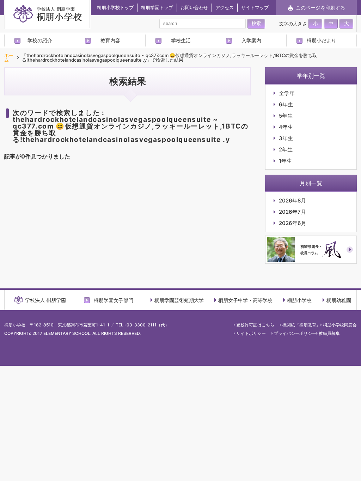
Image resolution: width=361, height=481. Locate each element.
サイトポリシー (251, 333)
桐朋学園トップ (157, 7)
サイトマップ (255, 7)
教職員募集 (329, 333)
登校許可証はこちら (255, 324)
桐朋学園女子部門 (113, 300)
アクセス (224, 7)
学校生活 (181, 40)
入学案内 (251, 40)
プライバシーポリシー (295, 333)
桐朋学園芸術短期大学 (179, 300)
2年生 (286, 149)
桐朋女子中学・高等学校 (245, 300)
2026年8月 (292, 200)
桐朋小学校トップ (115, 7)
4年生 (286, 127)
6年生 (286, 104)
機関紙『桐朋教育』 (301, 324)
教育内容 (110, 40)
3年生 (286, 138)
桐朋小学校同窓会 (340, 324)
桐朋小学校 (299, 300)
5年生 (286, 115)
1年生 (285, 160)
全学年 (287, 93)
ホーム (8, 58)
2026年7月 (292, 211)
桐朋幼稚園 (338, 300)
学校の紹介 (39, 40)
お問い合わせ (194, 7)
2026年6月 (292, 223)
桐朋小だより (321, 40)
